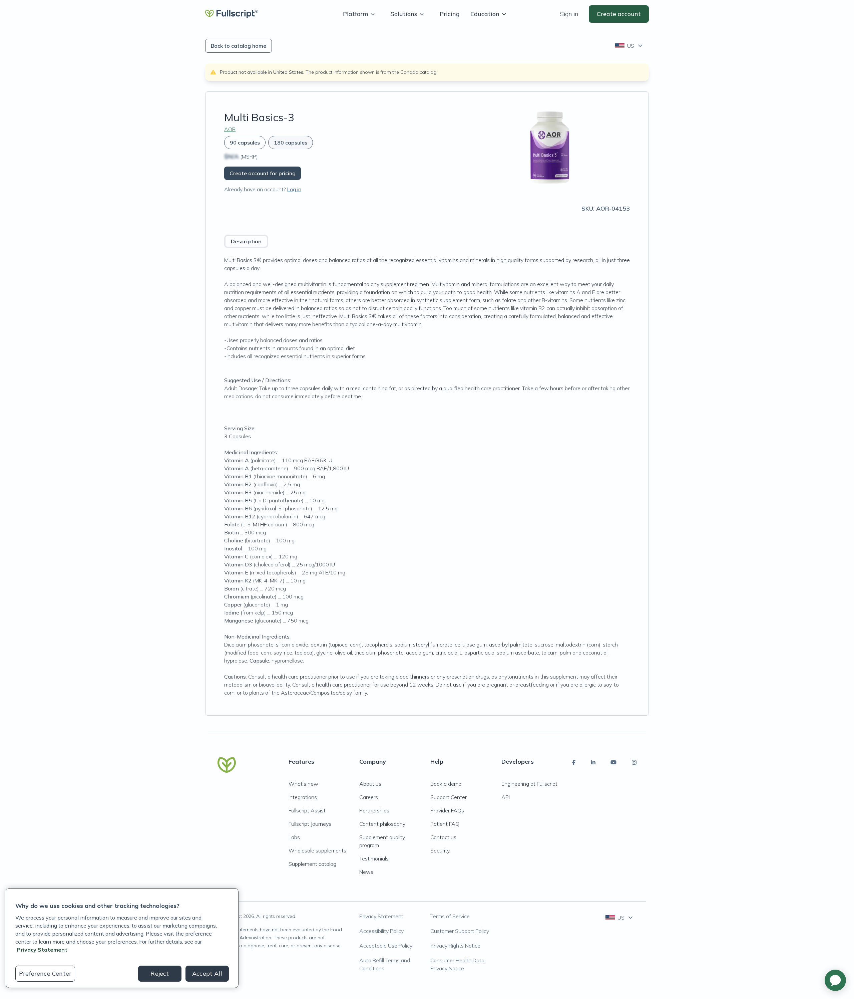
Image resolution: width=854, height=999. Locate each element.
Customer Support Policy (459, 931)
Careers (368, 797)
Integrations (303, 797)
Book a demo (445, 783)
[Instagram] (634, 762)
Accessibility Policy (381, 931)
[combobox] (629, 45)
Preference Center (45, 973)
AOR (230, 129)
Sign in (569, 14)
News (366, 871)
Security (440, 850)
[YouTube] (613, 762)
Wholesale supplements (317, 850)
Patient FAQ (444, 823)
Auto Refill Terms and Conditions (384, 964)
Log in (294, 189)
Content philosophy (382, 823)
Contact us (443, 837)
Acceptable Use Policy (385, 945)
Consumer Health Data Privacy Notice (457, 964)
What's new (303, 783)
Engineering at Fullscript (529, 783)
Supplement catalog (312, 863)
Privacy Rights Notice (455, 945)
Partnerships (374, 810)
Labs (294, 837)
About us (370, 783)
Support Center (448, 797)
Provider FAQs (447, 810)
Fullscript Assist (307, 810)
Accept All (207, 973)
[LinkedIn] (593, 762)
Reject (159, 973)
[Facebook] (573, 762)
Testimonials (374, 858)
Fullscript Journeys (310, 823)
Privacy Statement (381, 916)
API (505, 797)
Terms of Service (450, 916)
